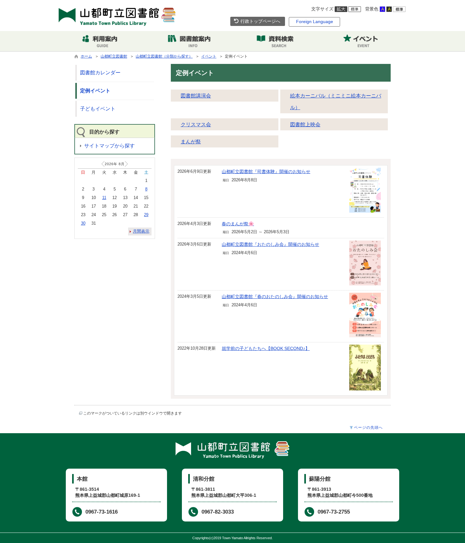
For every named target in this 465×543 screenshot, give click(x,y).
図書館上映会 (305, 124)
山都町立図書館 (114, 56)
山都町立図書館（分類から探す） (164, 56)
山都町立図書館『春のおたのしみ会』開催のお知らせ (275, 296)
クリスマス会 (196, 124)
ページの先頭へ (368, 427)
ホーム (86, 56)
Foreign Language (314, 21)
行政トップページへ (259, 21)
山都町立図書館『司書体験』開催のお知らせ (266, 171)
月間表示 (141, 231)
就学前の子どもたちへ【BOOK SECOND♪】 (266, 348)
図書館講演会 (196, 95)
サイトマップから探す (109, 145)
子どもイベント (97, 108)
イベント (208, 56)
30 (83, 223)
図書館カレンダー (100, 72)
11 (104, 197)
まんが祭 (191, 141)
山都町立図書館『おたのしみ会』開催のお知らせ (270, 244)
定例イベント (95, 90)
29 (146, 214)
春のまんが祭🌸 (238, 223)
